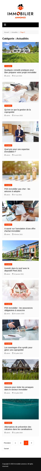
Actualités (8, 66)
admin (8, 76)
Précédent (7, 443)
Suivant (6, 448)
